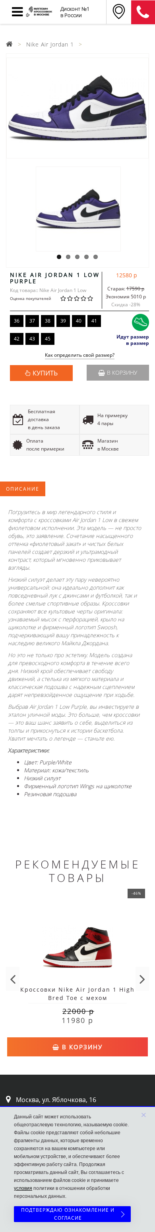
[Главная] (9, 44)
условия (23, 1188)
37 (32, 320)
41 (94, 320)
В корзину (122, 372)
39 (63, 320)
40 (78, 320)
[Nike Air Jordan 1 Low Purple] (77, 108)
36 (16, 320)
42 (16, 338)
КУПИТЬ (45, 373)
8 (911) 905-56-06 (143, 12)
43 (32, 338)
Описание (22, 488)
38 (47, 320)
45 (47, 338)
